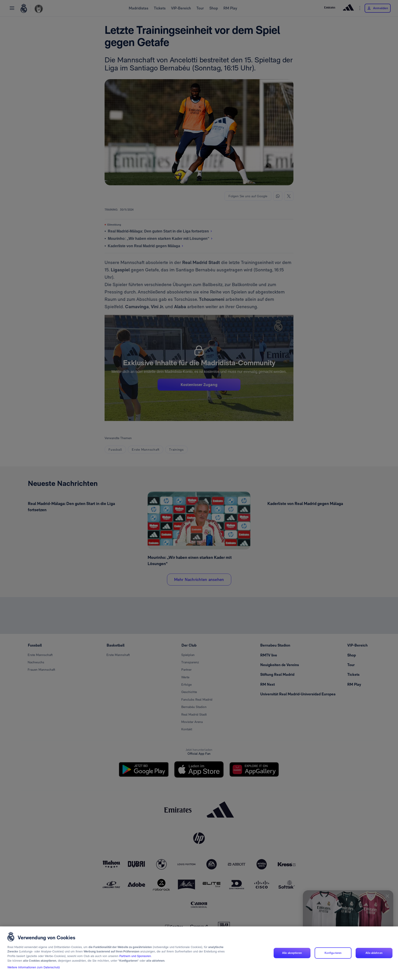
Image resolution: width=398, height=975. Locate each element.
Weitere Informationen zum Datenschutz (33, 967)
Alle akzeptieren (292, 953)
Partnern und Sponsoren (135, 956)
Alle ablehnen (374, 953)
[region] (199, 950)
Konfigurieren (333, 953)
